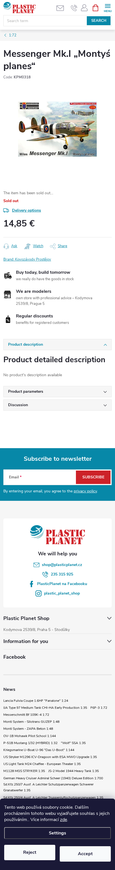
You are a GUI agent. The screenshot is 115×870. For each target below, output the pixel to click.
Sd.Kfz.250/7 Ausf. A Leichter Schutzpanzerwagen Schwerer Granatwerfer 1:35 (48, 787)
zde (63, 820)
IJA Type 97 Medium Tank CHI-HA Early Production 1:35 (45, 707)
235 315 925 (62, 574)
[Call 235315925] (74, 7)
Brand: (27, 259)
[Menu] (107, 7)
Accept (85, 854)
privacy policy (85, 491)
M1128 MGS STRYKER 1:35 (24, 771)
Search (98, 20)
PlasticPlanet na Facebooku (62, 583)
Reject (29, 852)
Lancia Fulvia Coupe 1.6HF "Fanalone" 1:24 (35, 700)
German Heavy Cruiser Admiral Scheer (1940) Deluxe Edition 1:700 (53, 778)
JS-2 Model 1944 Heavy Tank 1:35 (73, 771)
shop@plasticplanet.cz (62, 564)
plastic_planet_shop (62, 593)
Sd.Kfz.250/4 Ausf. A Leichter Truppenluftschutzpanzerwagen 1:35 (53, 797)
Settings (57, 833)
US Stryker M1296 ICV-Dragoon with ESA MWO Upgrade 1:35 (50, 757)
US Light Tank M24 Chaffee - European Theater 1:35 (42, 764)
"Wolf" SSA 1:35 (73, 743)
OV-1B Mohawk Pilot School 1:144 (29, 736)
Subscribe (93, 477)
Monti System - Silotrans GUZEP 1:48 (31, 721)
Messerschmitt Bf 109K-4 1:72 (26, 714)
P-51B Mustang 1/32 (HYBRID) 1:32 (30, 743)
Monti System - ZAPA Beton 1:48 (28, 728)
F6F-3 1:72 (98, 707)
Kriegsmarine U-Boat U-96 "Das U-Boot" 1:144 (38, 750)
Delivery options (26, 210)
